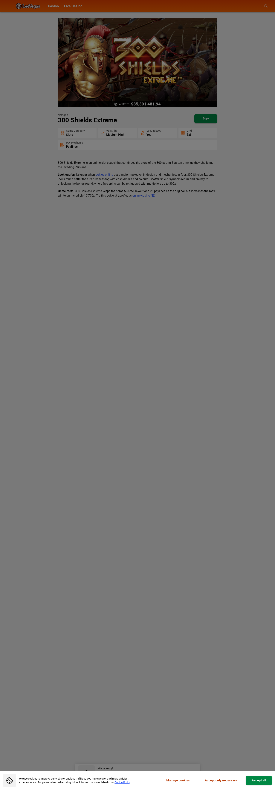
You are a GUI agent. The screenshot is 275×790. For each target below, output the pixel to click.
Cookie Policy (122, 782)
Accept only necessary (221, 780)
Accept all (259, 780)
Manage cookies (178, 780)
